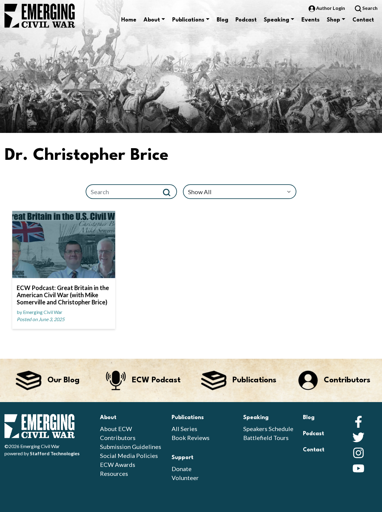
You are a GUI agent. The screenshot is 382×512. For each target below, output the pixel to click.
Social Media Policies (129, 455)
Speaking (276, 20)
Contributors (117, 437)
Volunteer (185, 477)
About (152, 20)
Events (310, 20)
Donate (182, 468)
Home (128, 20)
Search (369, 8)
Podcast (246, 20)
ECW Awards (117, 464)
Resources (114, 473)
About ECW (116, 428)
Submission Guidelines (130, 446)
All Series (184, 428)
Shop (333, 20)
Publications (188, 20)
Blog (222, 20)
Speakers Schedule (268, 428)
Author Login (330, 8)
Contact (363, 20)
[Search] (169, 191)
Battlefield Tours (266, 437)
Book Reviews (191, 437)
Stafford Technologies (55, 453)
